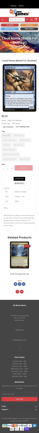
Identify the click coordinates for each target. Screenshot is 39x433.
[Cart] (36, 20)
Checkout (13, 6)
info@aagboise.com (19, 340)
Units (3, 164)
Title (3, 131)
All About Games (19, 46)
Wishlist (21, 6)
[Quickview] (15, 284)
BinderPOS (25, 421)
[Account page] (32, 20)
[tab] (19, 179)
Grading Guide (25, 127)
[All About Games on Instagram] (21, 2)
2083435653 (19, 330)
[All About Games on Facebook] (17, 2)
